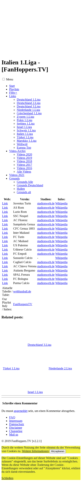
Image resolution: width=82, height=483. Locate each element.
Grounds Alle (25, 181)
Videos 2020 (24, 154)
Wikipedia (61, 203)
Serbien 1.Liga (26, 123)
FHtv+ (13, 92)
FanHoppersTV (22, 304)
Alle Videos (24, 171)
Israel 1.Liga (24, 127)
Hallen (21, 188)
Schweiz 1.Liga (26, 130)
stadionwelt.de (46, 203)
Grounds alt (24, 192)
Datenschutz (16, 424)
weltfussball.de (22, 291)
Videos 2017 (24, 164)
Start (12, 85)
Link (5, 203)
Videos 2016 (24, 168)
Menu (9, 79)
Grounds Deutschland (30, 185)
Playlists (14, 89)
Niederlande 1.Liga (28, 109)
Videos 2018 (24, 161)
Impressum (15, 420)
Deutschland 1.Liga (28, 99)
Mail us (13, 434)
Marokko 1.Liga (26, 140)
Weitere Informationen (35, 451)
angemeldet (20, 411)
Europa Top (24, 147)
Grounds (14, 178)
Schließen (7, 478)
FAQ (12, 417)
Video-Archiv (17, 151)
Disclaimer (15, 427)
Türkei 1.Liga (25, 137)
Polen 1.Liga (24, 120)
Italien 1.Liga (25, 133)
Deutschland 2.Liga (28, 103)
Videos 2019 (24, 157)
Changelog (15, 431)
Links (12, 96)
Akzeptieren (57, 451)
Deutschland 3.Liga (28, 106)
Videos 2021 (16, 175)
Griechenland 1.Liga (29, 113)
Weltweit (22, 144)
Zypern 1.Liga (25, 116)
